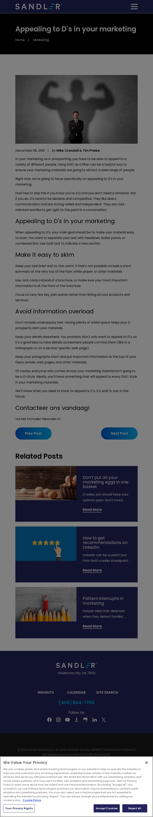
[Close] (146, 762)
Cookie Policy (32, 800)
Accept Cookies (107, 808)
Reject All (134, 808)
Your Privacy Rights (19, 808)
